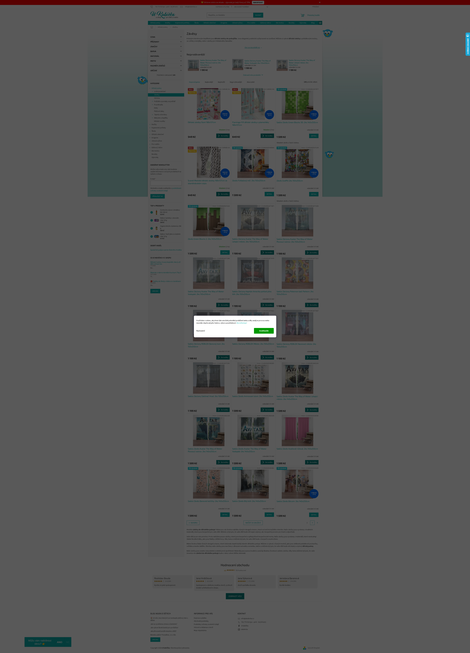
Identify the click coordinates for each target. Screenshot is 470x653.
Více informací (242, 323)
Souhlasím (264, 330)
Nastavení (200, 330)
